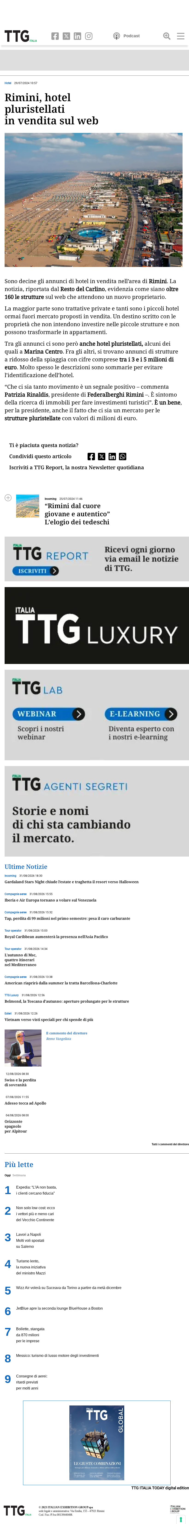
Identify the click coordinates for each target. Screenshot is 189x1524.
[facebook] (54, 35)
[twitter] (65, 35)
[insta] (87, 35)
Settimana (19, 1175)
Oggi (8, 1175)
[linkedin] (76, 35)
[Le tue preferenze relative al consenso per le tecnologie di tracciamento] (181, 1519)
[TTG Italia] (21, 35)
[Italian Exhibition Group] (177, 1509)
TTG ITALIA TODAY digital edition (160, 1488)
